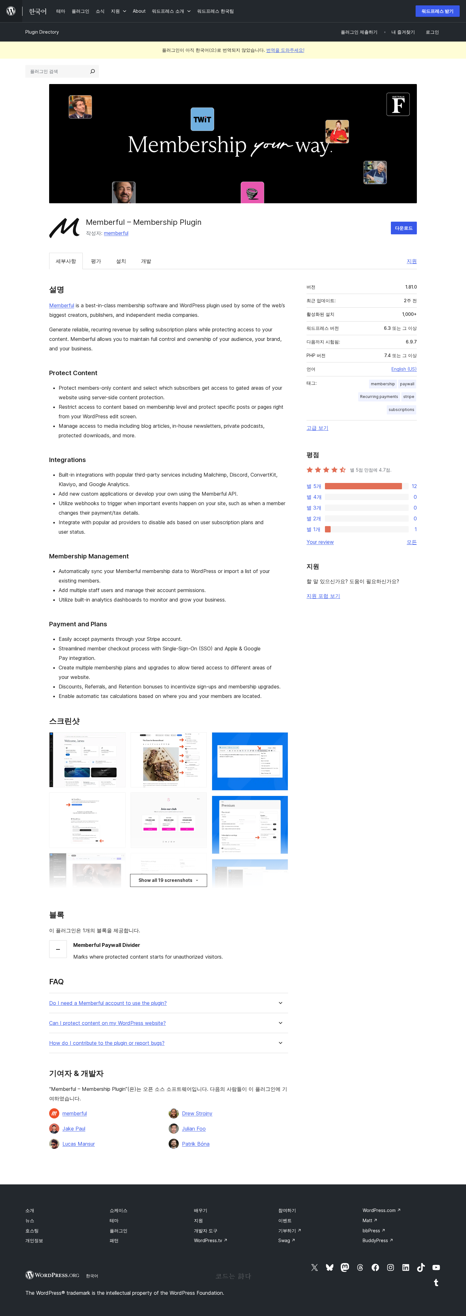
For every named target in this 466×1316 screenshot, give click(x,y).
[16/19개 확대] (279, 867)
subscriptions (401, 409)
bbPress (374, 1230)
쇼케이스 (118, 1210)
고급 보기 (317, 428)
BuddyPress (378, 1240)
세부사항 (66, 261)
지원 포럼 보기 (323, 596)
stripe (408, 396)
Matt (370, 1220)
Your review (320, 542)
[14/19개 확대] (279, 741)
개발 (146, 261)
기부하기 (289, 1230)
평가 (96, 261)
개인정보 (34, 1240)
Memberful (61, 305)
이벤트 (285, 1220)
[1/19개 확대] (117, 741)
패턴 (114, 1240)
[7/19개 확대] (198, 741)
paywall (407, 383)
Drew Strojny (197, 1113)
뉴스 (29, 1220)
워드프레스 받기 (438, 11)
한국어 (92, 1275)
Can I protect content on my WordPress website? (107, 1023)
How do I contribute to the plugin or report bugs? (107, 1043)
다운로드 (404, 228)
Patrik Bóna (196, 1144)
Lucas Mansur (78, 1144)
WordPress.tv (211, 1240)
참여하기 (287, 1210)
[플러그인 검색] (92, 71)
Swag (286, 1240)
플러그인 (118, 1230)
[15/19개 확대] (279, 804)
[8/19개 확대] (198, 801)
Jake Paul (73, 1128)
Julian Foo (194, 1128)
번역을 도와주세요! (285, 50)
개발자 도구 (205, 1230)
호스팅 (32, 1230)
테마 (114, 1220)
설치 (121, 261)
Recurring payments (379, 396)
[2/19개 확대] (117, 801)
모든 (412, 542)
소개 (29, 1210)
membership (383, 383)
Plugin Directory (42, 32)
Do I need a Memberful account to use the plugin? (108, 1003)
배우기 (200, 1210)
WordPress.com (382, 1210)
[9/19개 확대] (198, 861)
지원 (412, 261)
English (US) (404, 369)
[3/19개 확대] (117, 861)
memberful (116, 233)
